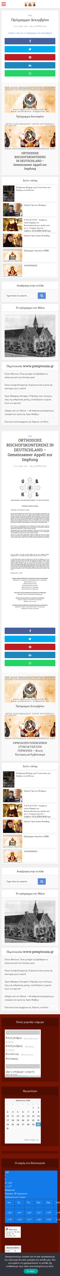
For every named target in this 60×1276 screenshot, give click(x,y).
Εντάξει (31, 1271)
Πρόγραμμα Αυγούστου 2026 (36, 250)
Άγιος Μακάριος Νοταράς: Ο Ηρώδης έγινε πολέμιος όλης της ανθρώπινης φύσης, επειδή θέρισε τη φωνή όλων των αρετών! (28, 399)
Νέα (30, 15)
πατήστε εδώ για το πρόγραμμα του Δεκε (27, 32)
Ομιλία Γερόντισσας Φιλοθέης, (37, 235)
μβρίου (49, 32)
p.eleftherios (40, 26)
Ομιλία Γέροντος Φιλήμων (35, 205)
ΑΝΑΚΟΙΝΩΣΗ (30, 265)
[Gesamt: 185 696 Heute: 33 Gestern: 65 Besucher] (13, 1240)
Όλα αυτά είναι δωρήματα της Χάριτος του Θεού (26, 421)
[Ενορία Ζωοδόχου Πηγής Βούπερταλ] (29, 3)
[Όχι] (50, 1264)
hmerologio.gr (34, 1075)
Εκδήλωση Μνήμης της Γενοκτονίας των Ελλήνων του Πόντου (33, 188)
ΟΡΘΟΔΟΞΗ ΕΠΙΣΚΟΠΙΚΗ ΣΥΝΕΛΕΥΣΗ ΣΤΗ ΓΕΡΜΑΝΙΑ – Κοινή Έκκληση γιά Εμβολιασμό (28, 1016)
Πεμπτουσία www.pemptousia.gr (30, 366)
